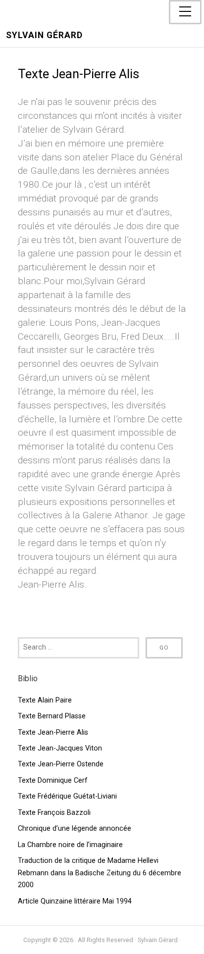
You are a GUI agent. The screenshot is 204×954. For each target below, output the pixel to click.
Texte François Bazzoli (54, 812)
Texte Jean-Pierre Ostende (60, 764)
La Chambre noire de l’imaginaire (70, 845)
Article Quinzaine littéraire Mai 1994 (75, 901)
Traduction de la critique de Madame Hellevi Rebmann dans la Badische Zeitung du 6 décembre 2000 (99, 872)
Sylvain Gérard (44, 35)
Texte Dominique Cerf (53, 780)
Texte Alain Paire (45, 700)
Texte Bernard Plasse (52, 716)
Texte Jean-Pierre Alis (53, 732)
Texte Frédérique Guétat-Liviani (67, 796)
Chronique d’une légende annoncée (74, 828)
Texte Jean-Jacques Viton (60, 748)
